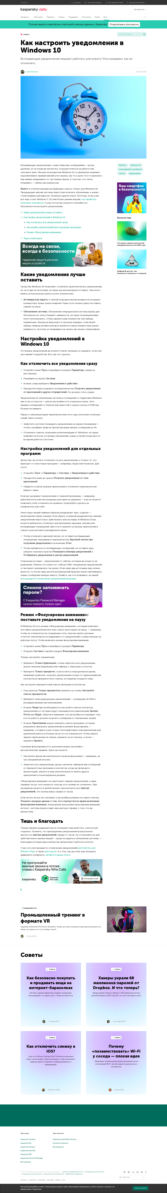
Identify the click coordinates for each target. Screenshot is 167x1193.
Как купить (38, 17)
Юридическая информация (74, 1174)
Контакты (24, 1180)
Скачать (61, 17)
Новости (58, 1180)
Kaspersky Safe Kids (28, 1150)
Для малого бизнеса (95, 2)
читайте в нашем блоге (57, 855)
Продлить (50, 17)
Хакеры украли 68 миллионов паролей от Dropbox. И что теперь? (116, 983)
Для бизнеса (58, 1133)
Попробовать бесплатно (124, 24)
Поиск (144, 34)
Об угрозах (86, 17)
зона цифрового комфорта (130, 169)
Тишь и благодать (32, 238)
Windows (122, 165)
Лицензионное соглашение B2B (54, 1174)
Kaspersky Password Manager (32, 1158)
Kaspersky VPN (26, 1154)
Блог (105, 17)
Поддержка (73, 17)
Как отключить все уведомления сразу (47, 222)
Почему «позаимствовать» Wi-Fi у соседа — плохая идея (116, 1051)
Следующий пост (30, 908)
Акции (97, 17)
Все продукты (58, 1147)
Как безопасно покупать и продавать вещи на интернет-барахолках (51, 983)
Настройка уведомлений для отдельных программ (53, 227)
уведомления (134, 173)
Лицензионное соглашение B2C (32, 1174)
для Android (84, 848)
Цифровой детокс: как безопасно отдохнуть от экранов (131, 272)
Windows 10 (136, 165)
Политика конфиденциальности (72, 1172)
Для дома (77, 2)
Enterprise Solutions (60, 1143)
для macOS (51, 851)
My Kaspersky (139, 9)
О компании (32, 1180)
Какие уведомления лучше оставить (42, 212)
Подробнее (36, 1189)
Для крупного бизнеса (137, 2)
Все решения (26, 1162)
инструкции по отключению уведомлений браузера (48, 578)
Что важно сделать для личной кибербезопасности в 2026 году (131, 244)
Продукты (24, 17)
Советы (52, 969)
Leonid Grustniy (32, 72)
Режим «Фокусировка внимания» (43, 232)
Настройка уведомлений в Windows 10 (44, 217)
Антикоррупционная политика (94, 1172)
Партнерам (41, 1180)
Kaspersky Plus (26, 1143)
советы (26, 34)
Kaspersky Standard (28, 1139)
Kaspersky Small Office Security (64, 1139)
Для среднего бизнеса (115, 2)
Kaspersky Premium (28, 1147)
